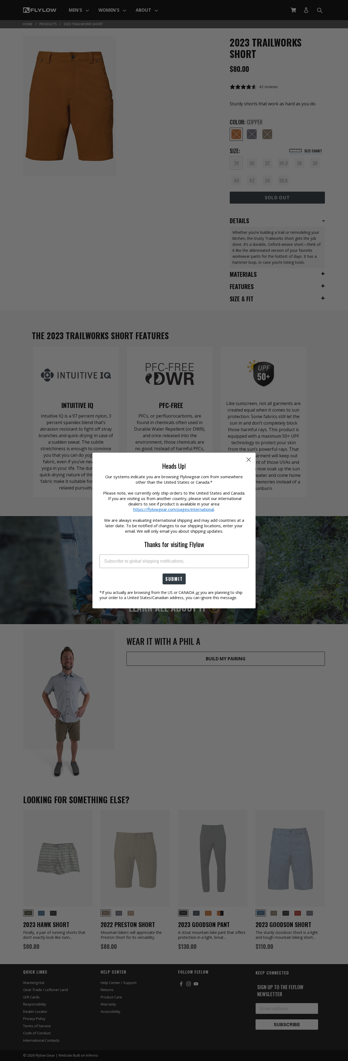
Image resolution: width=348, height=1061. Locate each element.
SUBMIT (174, 579)
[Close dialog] (248, 459)
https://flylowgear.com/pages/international (173, 509)
